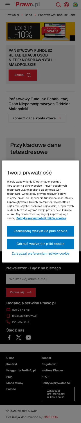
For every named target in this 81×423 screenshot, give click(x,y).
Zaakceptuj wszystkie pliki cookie (41, 231)
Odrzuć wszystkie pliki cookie (41, 244)
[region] (40, 211)
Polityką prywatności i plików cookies (41, 218)
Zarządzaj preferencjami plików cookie (40, 254)
